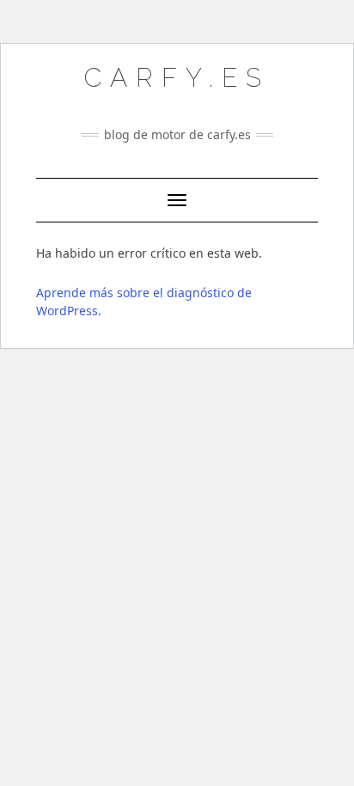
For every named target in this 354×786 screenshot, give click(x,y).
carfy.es (177, 78)
